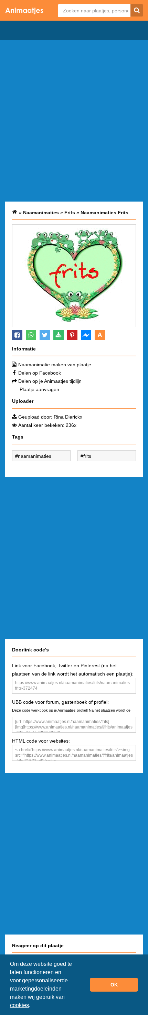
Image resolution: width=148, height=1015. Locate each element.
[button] (33, 1006)
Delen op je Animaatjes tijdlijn (50, 381)
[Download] (58, 335)
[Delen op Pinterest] (72, 335)
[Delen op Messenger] (86, 335)
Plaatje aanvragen (39, 389)
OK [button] (114, 984)
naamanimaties (34, 456)
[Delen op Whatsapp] (31, 335)
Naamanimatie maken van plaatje (54, 364)
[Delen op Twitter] (45, 335)
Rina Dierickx (68, 417)
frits (87, 456)
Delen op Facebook (39, 373)
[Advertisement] (74, 121)
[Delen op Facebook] (17, 335)
